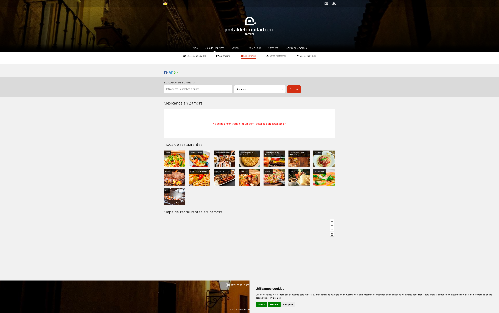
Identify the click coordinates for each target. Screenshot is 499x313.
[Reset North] (332, 229)
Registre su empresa (296, 47)
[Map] (249, 247)
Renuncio (274, 304)
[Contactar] (326, 3)
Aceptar (261, 304)
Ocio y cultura (254, 47)
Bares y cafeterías (277, 55)
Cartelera (273, 47)
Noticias (235, 47)
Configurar (288, 304)
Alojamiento (224, 55)
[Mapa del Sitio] (334, 3)
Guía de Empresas (214, 47)
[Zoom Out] (332, 225)
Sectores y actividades (195, 55)
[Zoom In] (332, 221)
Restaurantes (249, 55)
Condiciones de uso (233, 309)
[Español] (164, 4)
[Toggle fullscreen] (332, 234)
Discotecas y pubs (307, 55)
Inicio (195, 47)
